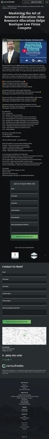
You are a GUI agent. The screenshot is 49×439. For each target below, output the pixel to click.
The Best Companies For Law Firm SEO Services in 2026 (24, 396)
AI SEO (24, 419)
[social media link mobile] (3, 359)
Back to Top (24, 436)
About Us (24, 385)
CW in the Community (24, 389)
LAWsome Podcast (24, 418)
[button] (45, 255)
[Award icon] (15, 253)
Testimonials (24, 409)
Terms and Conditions (24, 426)
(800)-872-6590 (33, 2)
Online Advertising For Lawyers (24, 398)
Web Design (24, 399)
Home (3, 6)
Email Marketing (24, 402)
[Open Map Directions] (24, 327)
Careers (24, 388)
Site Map (24, 428)
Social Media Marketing (24, 404)
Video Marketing (24, 401)
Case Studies (24, 411)
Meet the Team (24, 386)
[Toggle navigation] (47, 2)
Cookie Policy (24, 424)
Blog (24, 416)
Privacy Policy (24, 422)
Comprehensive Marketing (24, 395)
